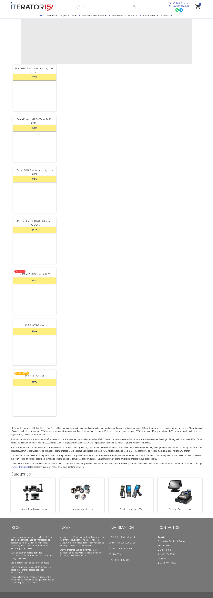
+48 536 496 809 (180, 6)
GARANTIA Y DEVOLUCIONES (122, 543)
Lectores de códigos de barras (62, 15)
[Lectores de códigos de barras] (33, 492)
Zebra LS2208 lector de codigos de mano (34, 172)
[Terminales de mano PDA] (131, 492)
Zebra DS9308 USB (34, 324)
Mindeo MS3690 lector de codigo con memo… (34, 70)
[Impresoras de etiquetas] (82, 492)
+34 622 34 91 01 (180, 2)
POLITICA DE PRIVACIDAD (120, 548)
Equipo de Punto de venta (156, 15)
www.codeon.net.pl (20, 467)
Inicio (41, 15)
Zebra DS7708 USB (34, 375)
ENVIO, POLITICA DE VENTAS (122, 537)
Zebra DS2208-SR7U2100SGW (34, 273)
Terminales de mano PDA (125, 15)
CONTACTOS (115, 554)
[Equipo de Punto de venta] (180, 492)
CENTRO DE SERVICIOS (119, 560)
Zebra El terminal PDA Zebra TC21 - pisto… (35, 121)
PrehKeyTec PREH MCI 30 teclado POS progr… (34, 223)
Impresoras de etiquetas (95, 15)
